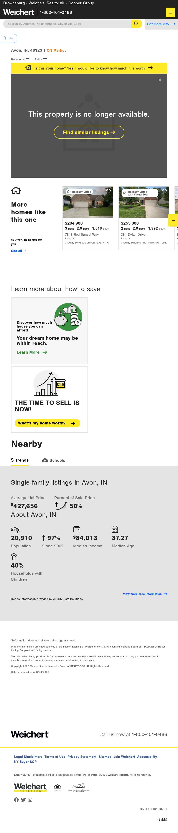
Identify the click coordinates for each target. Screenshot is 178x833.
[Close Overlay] (159, 80)
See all (17, 251)
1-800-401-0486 (56, 12)
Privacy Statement (82, 757)
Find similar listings (86, 132)
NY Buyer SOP (25, 762)
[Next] (173, 220)
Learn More (32, 352)
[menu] (170, 12)
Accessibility (147, 757)
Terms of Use (54, 757)
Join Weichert (124, 757)
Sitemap (105, 757)
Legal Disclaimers (28, 757)
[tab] (20, 461)
